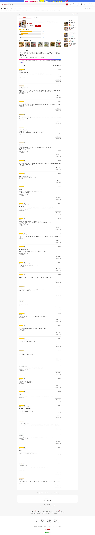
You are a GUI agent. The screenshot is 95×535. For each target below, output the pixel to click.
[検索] (67, 4)
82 (54, 492)
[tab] (25, 18)
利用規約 (57, 60)
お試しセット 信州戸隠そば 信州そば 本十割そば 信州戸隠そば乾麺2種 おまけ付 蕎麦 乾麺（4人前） (18, 10)
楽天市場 (2, 10)
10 (51, 492)
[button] (73, 4)
